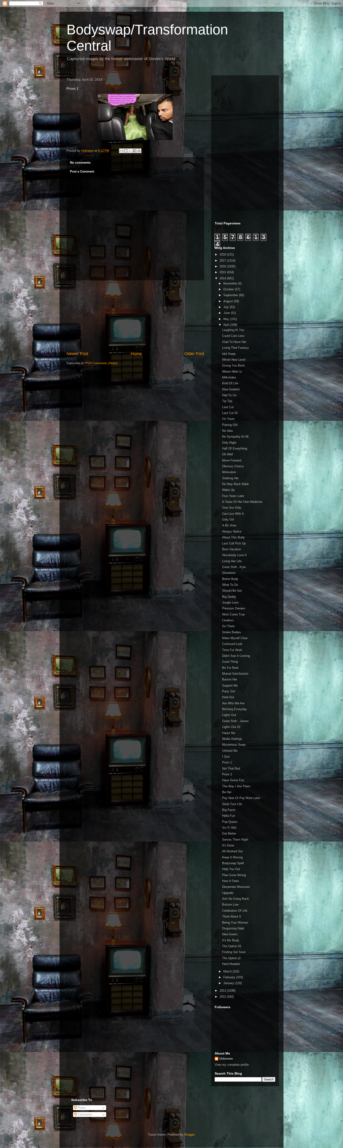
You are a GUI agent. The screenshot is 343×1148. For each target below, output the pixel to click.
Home (136, 353)
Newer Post (77, 353)
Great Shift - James (235, 721)
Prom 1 (227, 762)
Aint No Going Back (235, 898)
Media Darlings (232, 739)
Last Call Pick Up (234, 543)
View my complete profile (232, 1064)
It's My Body (230, 940)
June (227, 313)
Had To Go (229, 395)
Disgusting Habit (233, 928)
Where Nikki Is (232, 371)
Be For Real (230, 667)
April (226, 325)
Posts (81, 1107)
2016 (223, 266)
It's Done (228, 845)
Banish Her (229, 679)
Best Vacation (231, 549)
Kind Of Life (230, 383)
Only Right (229, 442)
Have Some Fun (233, 780)
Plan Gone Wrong (234, 875)
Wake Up (228, 490)
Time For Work (232, 650)
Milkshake (229, 377)
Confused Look (232, 644)
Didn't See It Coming (236, 656)
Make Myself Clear (235, 638)
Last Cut (228, 407)
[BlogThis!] (125, 150)
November (230, 283)
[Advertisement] (135, 315)
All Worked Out (232, 851)
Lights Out (229, 715)
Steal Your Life (232, 804)
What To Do (230, 585)
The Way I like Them (236, 786)
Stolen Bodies (231, 632)
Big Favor (228, 810)
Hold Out (228, 697)
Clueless (228, 620)
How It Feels (230, 881)
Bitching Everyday (234, 709)
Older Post (194, 353)
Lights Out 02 (231, 727)
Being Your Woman (235, 922)
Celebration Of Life (234, 910)
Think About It (231, 916)
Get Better (229, 833)
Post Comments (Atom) (101, 363)
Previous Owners (233, 608)
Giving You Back (233, 365)
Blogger (189, 1134)
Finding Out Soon (234, 952)
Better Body (230, 579)
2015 (223, 272)
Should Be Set (232, 590)
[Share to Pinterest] (139, 150)
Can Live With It (233, 513)
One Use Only (231, 507)
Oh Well (227, 454)
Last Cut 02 (230, 413)
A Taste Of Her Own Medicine (242, 502)
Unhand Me (230, 750)
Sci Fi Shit (229, 827)
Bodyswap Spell (233, 863)
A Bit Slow (229, 525)
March (228, 971)
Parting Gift (230, 425)
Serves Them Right (235, 839)
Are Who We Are (233, 703)
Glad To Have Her (234, 342)
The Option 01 (231, 946)
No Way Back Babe (235, 484)
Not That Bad (231, 768)
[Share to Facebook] (134, 150)
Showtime (228, 573)
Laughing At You (233, 330)
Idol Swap (228, 354)
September (231, 295)
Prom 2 (227, 774)
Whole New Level (233, 359)
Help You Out (231, 869)
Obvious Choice (233, 466)
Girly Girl (228, 519)
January (229, 983)
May (226, 319)
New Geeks (230, 934)
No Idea (227, 430)
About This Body (233, 537)
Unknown (226, 1058)
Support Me (230, 685)
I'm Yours (228, 419)
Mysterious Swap (233, 744)
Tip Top (227, 401)
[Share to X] (130, 150)
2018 (223, 254)
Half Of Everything (234, 448)
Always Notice (232, 531)
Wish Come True (233, 614)
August (228, 301)
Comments (84, 1114)
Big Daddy (229, 596)
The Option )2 (231, 958)
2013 (223, 990)
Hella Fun (228, 815)
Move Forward (231, 460)
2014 (223, 278)
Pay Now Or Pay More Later (241, 798)
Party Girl (228, 691)
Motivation (229, 472)
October (229, 289)
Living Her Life (232, 561)
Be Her (226, 792)
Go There (228, 626)
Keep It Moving (232, 857)
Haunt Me (228, 733)
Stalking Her (230, 478)
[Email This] (121, 150)
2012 (223, 996)
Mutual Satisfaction (235, 673)
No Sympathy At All (235, 436)
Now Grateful (231, 389)
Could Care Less (233, 336)
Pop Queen (229, 822)
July (226, 307)
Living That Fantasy (235, 347)
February (229, 977)
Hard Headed (231, 964)
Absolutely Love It (234, 555)
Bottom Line (230, 904)
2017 (223, 260)
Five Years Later (233, 496)
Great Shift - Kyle (234, 567)
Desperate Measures (236, 887)
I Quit (226, 756)
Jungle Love (230, 602)
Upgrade (227, 893)
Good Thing (230, 661)
